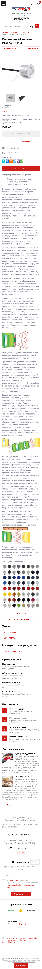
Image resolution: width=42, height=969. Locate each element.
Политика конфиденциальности (21, 924)
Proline (4, 111)
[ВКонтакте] (7, 161)
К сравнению (13, 148)
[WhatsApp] (21, 161)
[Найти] (31, 26)
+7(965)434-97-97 (21, 19)
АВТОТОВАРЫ (15, 32)
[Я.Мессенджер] (3, 161)
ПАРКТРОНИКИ (28, 32)
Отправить (18, 894)
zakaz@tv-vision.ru (21, 848)
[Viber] (18, 161)
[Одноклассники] (11, 161)
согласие (14, 881)
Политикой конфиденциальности (23, 962)
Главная (5, 32)
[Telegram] (14, 161)
